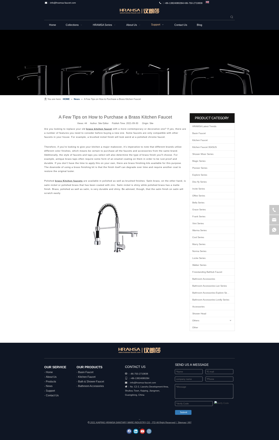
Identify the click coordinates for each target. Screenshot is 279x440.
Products (51, 381)
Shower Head (199, 313)
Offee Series (198, 195)
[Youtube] (142, 431)
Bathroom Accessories (203, 279)
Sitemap (182, 422)
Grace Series (199, 209)
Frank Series (198, 216)
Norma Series (199, 251)
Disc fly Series (199, 181)
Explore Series (199, 175)
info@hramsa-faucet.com (63, 2)
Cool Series (198, 237)
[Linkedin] (135, 431)
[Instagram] (149, 431)
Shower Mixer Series (202, 154)
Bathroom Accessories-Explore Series (211, 292)
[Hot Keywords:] (232, 17)
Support (50, 390)
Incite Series (198, 188)
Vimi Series (198, 223)
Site (151, 123)
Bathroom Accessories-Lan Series (209, 286)
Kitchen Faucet (200, 140)
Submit (183, 412)
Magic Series (199, 161)
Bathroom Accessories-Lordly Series (210, 299)
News (49, 386)
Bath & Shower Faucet (91, 381)
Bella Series (198, 202)
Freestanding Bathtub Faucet (207, 272)
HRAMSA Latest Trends (204, 126)
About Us (51, 376)
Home (49, 372)
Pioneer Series (199, 168)
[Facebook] (129, 431)
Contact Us (52, 395)
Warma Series (199, 230)
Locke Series (199, 258)
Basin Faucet (199, 133)
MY (189, 422)
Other (195, 327)
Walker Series (199, 265)
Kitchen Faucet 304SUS (204, 147)
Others (195, 320)
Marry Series (198, 244)
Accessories (198, 306)
